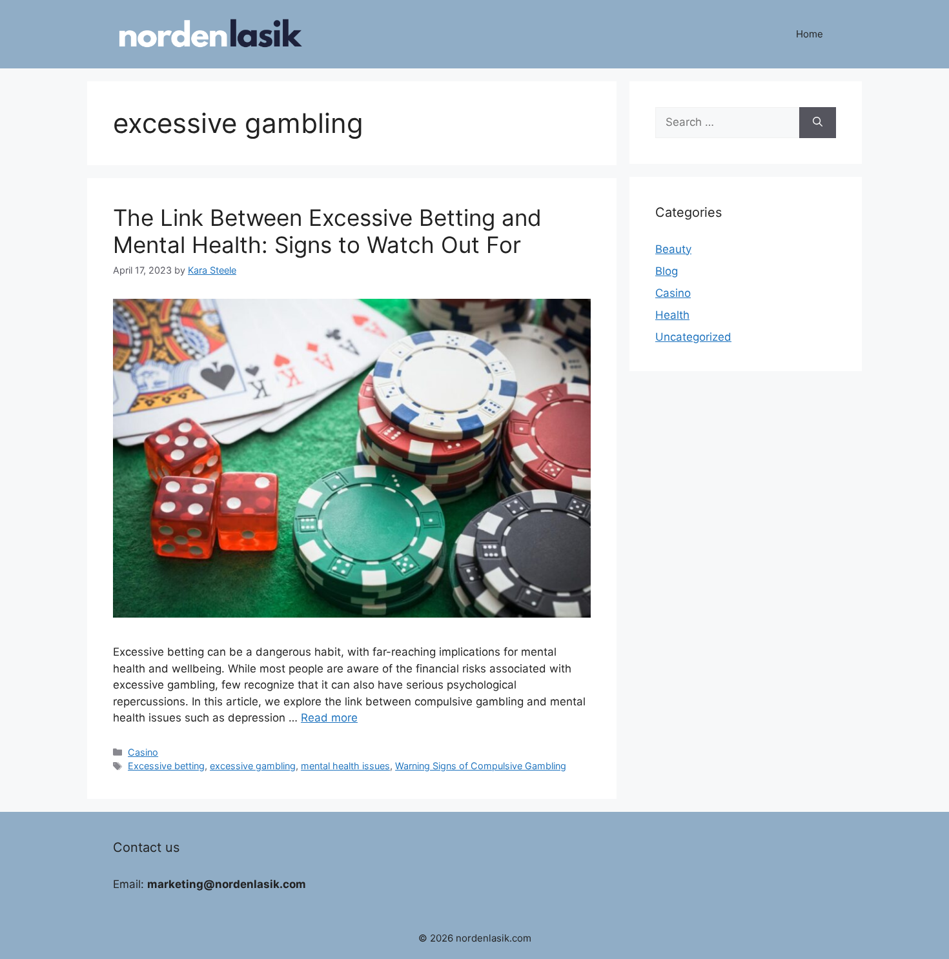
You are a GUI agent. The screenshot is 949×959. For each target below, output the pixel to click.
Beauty (673, 249)
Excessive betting (166, 765)
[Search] (817, 122)
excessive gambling (253, 765)
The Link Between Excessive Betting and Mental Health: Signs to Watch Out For (327, 231)
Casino (143, 752)
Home (809, 34)
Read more (329, 717)
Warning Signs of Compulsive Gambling (480, 765)
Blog (666, 271)
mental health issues (345, 765)
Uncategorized (693, 336)
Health (672, 314)
